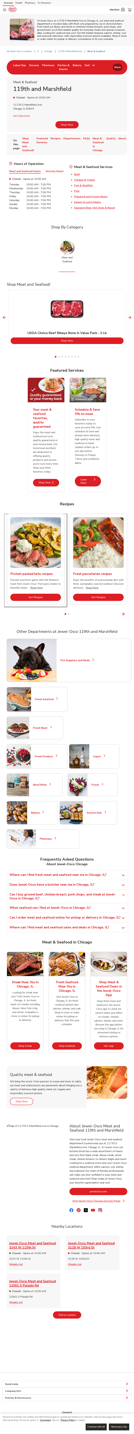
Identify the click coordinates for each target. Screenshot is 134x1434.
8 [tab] (78, 357)
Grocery (8, 2)
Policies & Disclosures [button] (18, 1397)
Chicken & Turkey (84, 180)
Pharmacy (30, 2)
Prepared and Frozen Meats (91, 196)
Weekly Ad (16, 1264)
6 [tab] (72, 357)
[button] (117, 9)
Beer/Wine (41, 785)
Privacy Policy (68, 1420)
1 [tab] (55, 357)
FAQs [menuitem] (86, 138)
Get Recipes (45, 597)
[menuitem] (19, 67)
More (117, 67)
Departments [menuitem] (72, 138)
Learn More (90, 481)
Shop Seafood (70, 1046)
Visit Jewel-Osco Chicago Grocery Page (99, 1201)
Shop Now (67, 125)
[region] (67, 1424)
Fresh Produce (45, 756)
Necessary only (119, 1426)
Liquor (98, 756)
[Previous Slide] (4, 317)
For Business (44, 2)
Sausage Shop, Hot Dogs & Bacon (94, 208)
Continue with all (96, 1426)
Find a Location (70, 1315)
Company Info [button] (13, 1391)
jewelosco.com (108, 1191)
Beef (77, 174)
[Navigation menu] (4, 10)
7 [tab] (75, 357)
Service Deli (96, 812)
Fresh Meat (41, 728)
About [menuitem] (122, 138)
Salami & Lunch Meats (87, 202)
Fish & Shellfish (83, 185)
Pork (76, 191)
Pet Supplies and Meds (75, 660)
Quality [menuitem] (111, 138)
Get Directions (21, 116)
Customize (45, 1420)
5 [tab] (68, 357)
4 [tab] (65, 357)
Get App (114, 1046)
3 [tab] (62, 357)
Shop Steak (29, 1046)
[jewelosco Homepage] (12, 10)
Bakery (36, 812)
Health (18, 2)
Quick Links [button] (11, 1384)
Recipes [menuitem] (56, 138)
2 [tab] (59, 357)
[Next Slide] (129, 317)
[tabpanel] (67, 318)
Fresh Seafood (45, 699)
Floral (97, 785)
